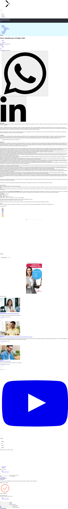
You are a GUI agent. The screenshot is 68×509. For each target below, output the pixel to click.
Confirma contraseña (16, 507)
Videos (5, 30)
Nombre (10, 502)
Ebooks (5, 29)
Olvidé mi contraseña (3, 478)
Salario (4, 312)
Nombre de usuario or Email (13, 475)
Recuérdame (3, 477)
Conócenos (4, 31)
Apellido (10, 503)
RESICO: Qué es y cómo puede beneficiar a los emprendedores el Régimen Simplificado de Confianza (16, 336)
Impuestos (1, 44)
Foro (2, 443)
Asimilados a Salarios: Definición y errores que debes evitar (9, 313)
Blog (3, 25)
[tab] (4, 466)
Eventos (2, 447)
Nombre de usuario (12, 504)
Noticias (2, 441)
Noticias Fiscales (6, 28)
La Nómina (3, 50)
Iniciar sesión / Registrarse (4, 22)
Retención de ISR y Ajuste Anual (5, 361)
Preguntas (3, 26)
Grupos (2, 445)
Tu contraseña (13, 476)
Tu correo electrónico (14, 505)
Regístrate (3, 32)
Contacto (3, 33)
